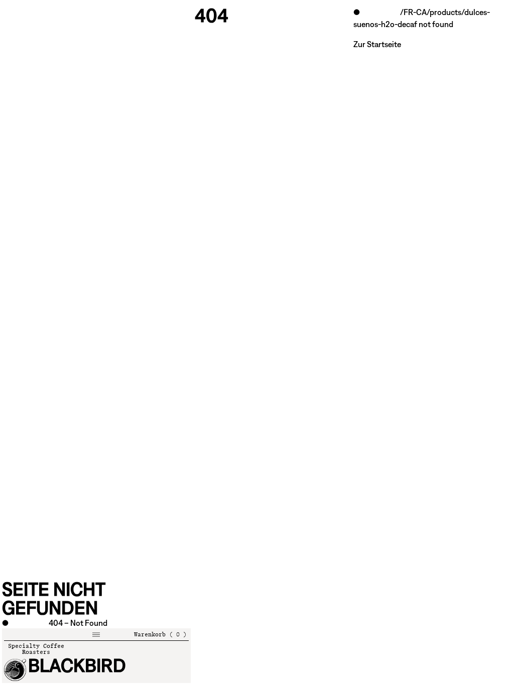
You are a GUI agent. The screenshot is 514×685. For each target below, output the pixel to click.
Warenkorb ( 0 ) (160, 634)
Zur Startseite (377, 44)
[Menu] (96, 634)
